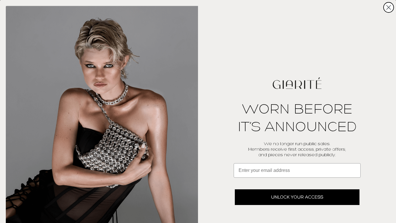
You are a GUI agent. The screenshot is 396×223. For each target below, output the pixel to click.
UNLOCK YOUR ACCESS (297, 197)
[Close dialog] (389, 7)
